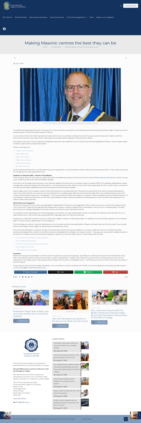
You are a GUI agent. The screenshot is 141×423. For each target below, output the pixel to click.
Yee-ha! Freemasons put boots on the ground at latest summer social (70, 319)
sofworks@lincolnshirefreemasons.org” (32, 268)
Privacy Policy (87, 419)
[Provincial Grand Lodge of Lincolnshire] (14, 6)
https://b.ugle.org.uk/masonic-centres (107, 177)
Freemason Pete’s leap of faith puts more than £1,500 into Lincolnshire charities (31, 313)
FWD (73, 419)
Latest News (56, 47)
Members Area (130, 6)
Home (45, 47)
